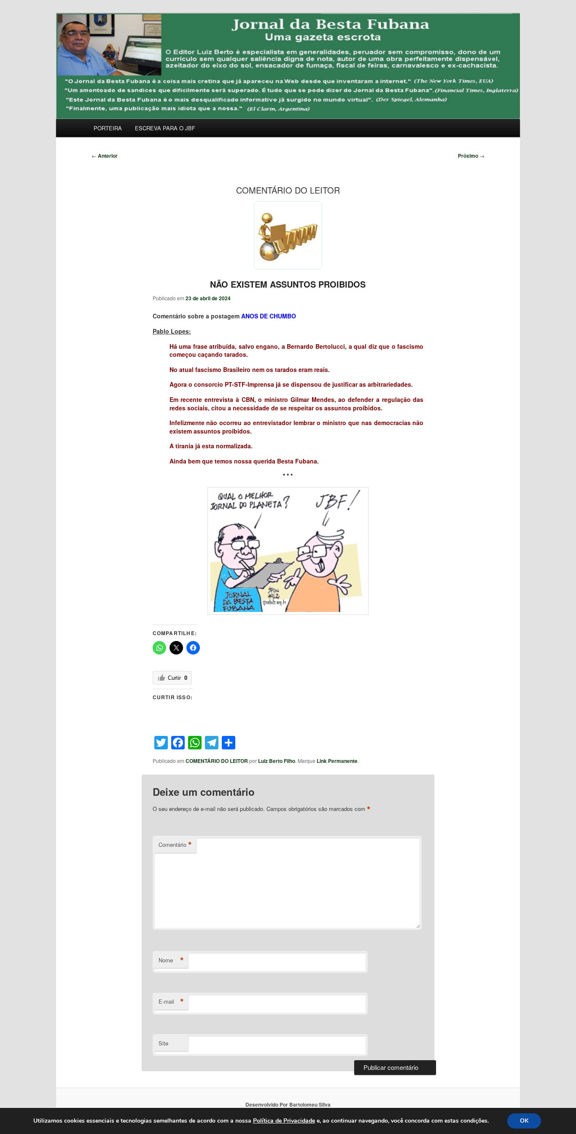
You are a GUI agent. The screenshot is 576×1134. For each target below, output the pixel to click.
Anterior (105, 155)
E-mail (171, 1001)
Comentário (175, 844)
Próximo (471, 155)
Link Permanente (337, 761)
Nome (171, 960)
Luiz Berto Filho (276, 761)
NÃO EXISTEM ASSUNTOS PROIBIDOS (288, 284)
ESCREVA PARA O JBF (165, 128)
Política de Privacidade (284, 1121)
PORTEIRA (108, 128)
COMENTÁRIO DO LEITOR (217, 761)
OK (524, 1121)
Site (163, 1043)
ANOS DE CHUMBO (268, 316)
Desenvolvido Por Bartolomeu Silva (288, 1104)
